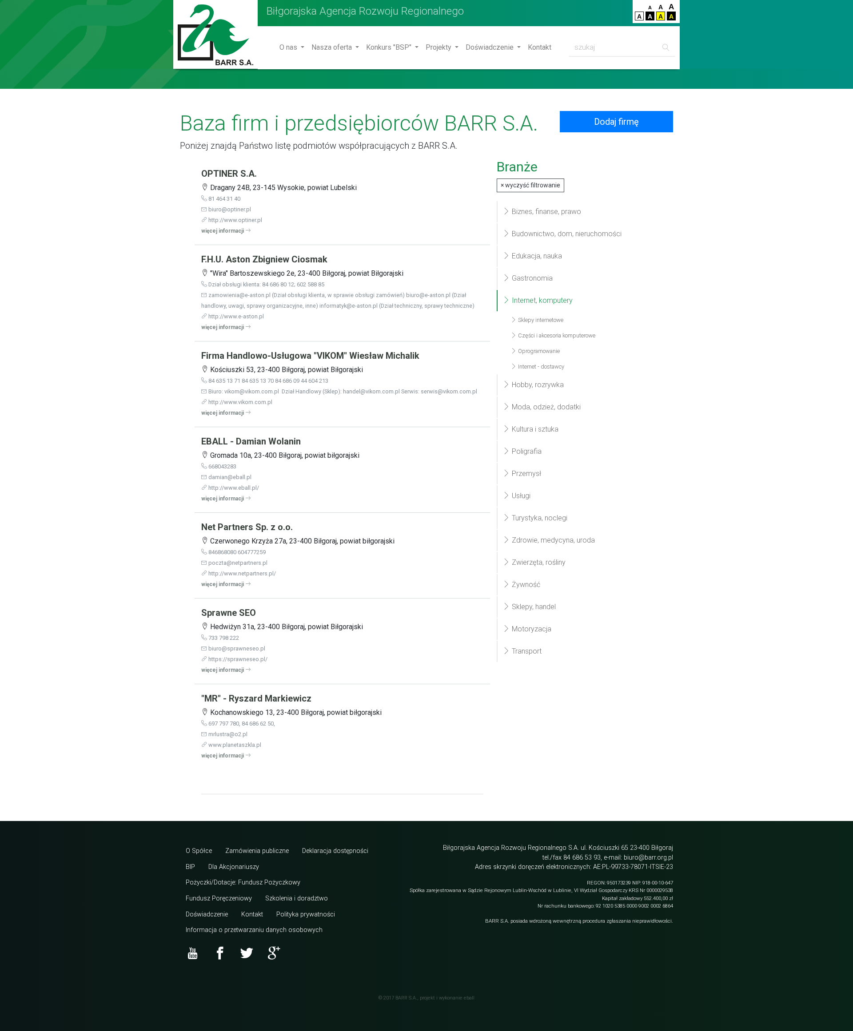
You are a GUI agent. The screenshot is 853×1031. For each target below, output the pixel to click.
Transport (526, 651)
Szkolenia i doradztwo (296, 898)
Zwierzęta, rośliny (538, 562)
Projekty (439, 47)
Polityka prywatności (305, 914)
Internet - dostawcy (540, 366)
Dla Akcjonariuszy (233, 867)
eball (469, 998)
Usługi (520, 496)
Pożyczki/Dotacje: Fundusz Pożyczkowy (243, 882)
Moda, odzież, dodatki (545, 407)
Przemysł (525, 473)
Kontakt (539, 47)
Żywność (525, 584)
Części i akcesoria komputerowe (556, 335)
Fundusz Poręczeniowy (219, 898)
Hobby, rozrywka (537, 385)
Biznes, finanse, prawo (545, 211)
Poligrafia (526, 451)
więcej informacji (223, 231)
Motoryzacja (530, 629)
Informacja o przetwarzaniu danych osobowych (254, 930)
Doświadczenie (490, 47)
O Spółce (199, 851)
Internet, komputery (541, 300)
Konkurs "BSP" (389, 47)
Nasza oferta (332, 47)
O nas (289, 47)
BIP (190, 867)
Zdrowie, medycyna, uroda (552, 540)
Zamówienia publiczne (257, 851)
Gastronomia (531, 278)
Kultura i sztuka (534, 429)
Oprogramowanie (538, 351)
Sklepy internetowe (540, 320)
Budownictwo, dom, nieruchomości (566, 234)
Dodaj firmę (616, 121)
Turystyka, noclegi (538, 518)
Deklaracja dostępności (335, 851)
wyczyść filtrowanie (530, 185)
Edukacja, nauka (536, 256)
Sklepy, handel (533, 607)
